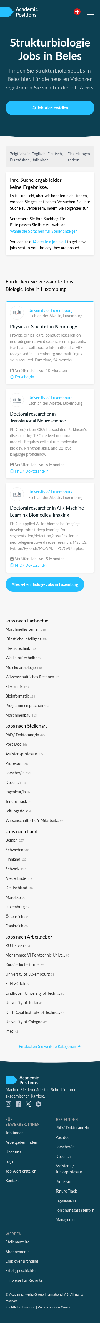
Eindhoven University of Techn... (35, 993)
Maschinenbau (21, 715)
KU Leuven (18, 945)
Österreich (17, 916)
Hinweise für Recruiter (25, 1280)
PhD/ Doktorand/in (31, 471)
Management (67, 1219)
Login (10, 1161)
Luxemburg (72, 315)
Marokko (15, 897)
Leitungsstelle (19, 811)
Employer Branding (22, 1261)
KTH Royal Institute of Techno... (35, 1012)
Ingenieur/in (18, 791)
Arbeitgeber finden (21, 1142)
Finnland (16, 859)
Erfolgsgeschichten (22, 1270)
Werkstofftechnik (23, 657)
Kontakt (12, 1180)
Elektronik (17, 686)
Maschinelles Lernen (26, 629)
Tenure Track (18, 801)
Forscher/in (24, 377)
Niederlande (19, 878)
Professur (17, 763)
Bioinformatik (20, 696)
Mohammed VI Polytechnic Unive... (37, 955)
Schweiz (16, 868)
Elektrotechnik (21, 648)
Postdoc (62, 1137)
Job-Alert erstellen (52, 108)
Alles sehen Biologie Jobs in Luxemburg (45, 584)
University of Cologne (26, 1021)
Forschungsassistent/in (75, 1210)
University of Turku (24, 1002)
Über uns (13, 1152)
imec (12, 1031)
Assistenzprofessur (24, 754)
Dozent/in (16, 782)
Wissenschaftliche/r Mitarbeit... (34, 820)
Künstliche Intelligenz (27, 639)
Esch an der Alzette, (45, 315)
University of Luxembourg (50, 310)
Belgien (15, 840)
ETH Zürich (17, 983)
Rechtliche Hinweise (20, 1306)
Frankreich (17, 926)
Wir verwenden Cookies (55, 1306)
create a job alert (52, 241)
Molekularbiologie (24, 667)
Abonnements (17, 1251)
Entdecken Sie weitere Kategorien (48, 1046)
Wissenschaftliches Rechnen (33, 677)
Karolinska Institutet (25, 964)
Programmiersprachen (27, 705)
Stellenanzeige (17, 1242)
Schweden (17, 849)
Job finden (15, 1132)
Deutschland (19, 887)
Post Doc (17, 744)
